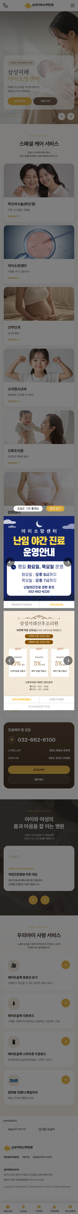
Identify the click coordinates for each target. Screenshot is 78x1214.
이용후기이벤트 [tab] (56, 699)
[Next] (68, 562)
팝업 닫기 (55, 508)
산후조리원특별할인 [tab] (21, 699)
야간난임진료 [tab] (56, 604)
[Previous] (10, 562)
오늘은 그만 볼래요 (28, 508)
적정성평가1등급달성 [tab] (21, 604)
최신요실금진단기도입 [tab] (39, 706)
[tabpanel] (39, 558)
